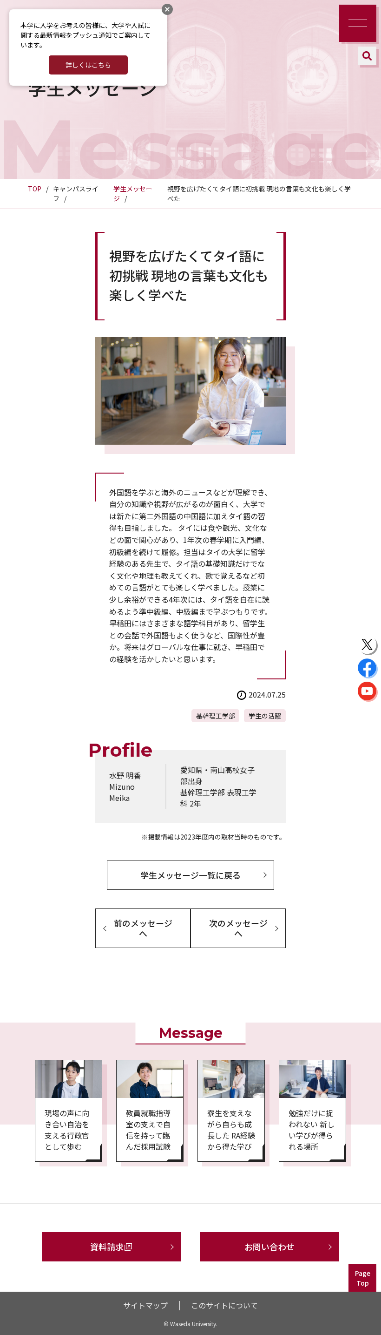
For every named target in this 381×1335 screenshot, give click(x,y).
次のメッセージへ (238, 928)
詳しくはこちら (88, 64)
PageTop (362, 1278)
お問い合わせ (269, 1246)
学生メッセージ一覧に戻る (190, 875)
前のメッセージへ (143, 928)
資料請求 (107, 1246)
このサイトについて (224, 1305)
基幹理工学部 (215, 715)
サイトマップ (145, 1305)
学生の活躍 (265, 715)
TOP (34, 188)
